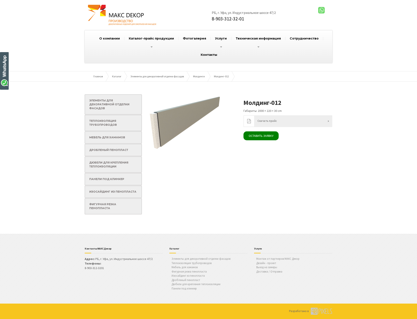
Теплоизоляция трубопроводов (103, 122)
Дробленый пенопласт (108, 150)
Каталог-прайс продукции (151, 38)
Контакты (209, 55)
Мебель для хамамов (107, 137)
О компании (109, 38)
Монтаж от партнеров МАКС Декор (278, 259)
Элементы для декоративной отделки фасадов (109, 104)
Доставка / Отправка (269, 271)
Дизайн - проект (266, 263)
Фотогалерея (194, 38)
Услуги (221, 38)
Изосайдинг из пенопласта (112, 191)
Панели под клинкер (106, 179)
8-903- (228, 19)
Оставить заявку (261, 136)
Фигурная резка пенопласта (102, 206)
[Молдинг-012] (185, 122)
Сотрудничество (304, 38)
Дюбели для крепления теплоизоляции (108, 164)
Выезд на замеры (266, 267)
